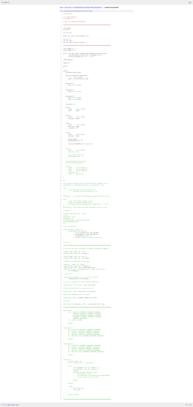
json (190, 404)
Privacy (13, 404)
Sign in (189, 2)
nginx (61, 7)
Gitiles (9, 404)
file (90, 11)
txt (187, 404)
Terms (17, 404)
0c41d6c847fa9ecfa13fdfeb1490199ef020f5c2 (87, 7)
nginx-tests (68, 7)
